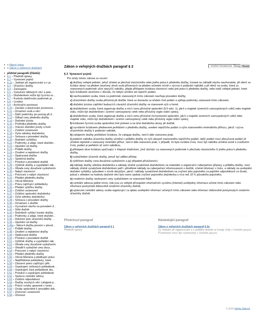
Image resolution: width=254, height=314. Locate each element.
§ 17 (9, 130)
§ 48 (9, 231)
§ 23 (9, 149)
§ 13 (9, 117)
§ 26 (9, 158)
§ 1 (9, 76)
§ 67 (9, 291)
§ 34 (9, 184)
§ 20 (9, 139)
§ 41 (9, 206)
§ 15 (9, 123)
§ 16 (9, 126)
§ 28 (9, 165)
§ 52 (9, 244)
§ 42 (9, 209)
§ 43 (9, 212)
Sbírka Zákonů (242, 308)
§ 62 (9, 276)
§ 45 (9, 218)
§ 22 (9, 146)
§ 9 (9, 104)
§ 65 (9, 285)
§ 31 (9, 174)
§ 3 (9, 85)
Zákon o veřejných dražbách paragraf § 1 (89, 226)
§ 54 (9, 250)
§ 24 (9, 152)
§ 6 (9, 95)
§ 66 (9, 288)
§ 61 (9, 272)
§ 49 (9, 234)
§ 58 (9, 263)
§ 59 (9, 266)
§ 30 (9, 171)
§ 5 (9, 92)
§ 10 (9, 107)
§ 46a (10, 225)
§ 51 (9, 241)
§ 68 (9, 295)
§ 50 (9, 237)
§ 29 (9, 168)
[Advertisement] (127, 30)
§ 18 (9, 133)
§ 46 (9, 222)
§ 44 (9, 215)
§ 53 (9, 247)
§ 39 (9, 199)
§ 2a (9, 82)
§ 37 (9, 193)
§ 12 (9, 114)
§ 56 (9, 257)
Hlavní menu (16, 64)
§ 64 (9, 282)
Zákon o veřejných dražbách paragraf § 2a (184, 226)
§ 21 (9, 142)
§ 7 (9, 98)
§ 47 (9, 228)
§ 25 (9, 155)
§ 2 (9, 79)
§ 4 (9, 88)
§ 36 (9, 190)
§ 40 (9, 203)
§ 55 (9, 253)
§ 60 (9, 269)
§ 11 (9, 111)
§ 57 (9, 260)
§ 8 (9, 101)
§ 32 (9, 177)
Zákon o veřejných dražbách (25, 67)
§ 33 (9, 180)
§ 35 (9, 187)
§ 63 (9, 279)
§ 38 (9, 196)
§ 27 (9, 161)
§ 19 (9, 136)
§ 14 (9, 120)
